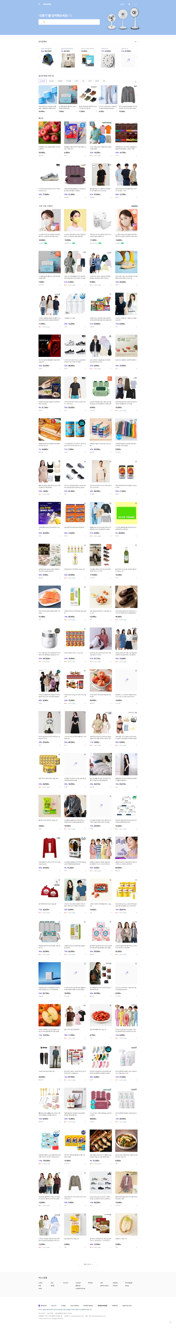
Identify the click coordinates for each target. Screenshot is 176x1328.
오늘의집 (51, 81)
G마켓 (90, 81)
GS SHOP (42, 81)
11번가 (76, 81)
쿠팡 (104, 81)
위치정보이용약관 (88, 1305)
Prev (38, 57)
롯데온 (97, 81)
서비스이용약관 (74, 1305)
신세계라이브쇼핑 (80, 1288)
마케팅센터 (115, 1305)
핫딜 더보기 (87, 1264)
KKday (127, 1286)
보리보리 (115, 1286)
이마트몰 (68, 81)
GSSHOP (78, 1283)
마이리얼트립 (128, 1283)
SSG (83, 81)
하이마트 (90, 1283)
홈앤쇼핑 (78, 1286)
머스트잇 (65, 1283)
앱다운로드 (44, 1305)
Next (137, 57)
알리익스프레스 (104, 1286)
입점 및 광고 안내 (127, 1305)
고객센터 (63, 1305)
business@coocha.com (99, 1316)
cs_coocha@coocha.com (76, 1316)
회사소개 (54, 1305)
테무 (101, 1283)
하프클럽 (59, 81)
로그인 (122, 4)
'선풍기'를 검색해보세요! (53, 15)
